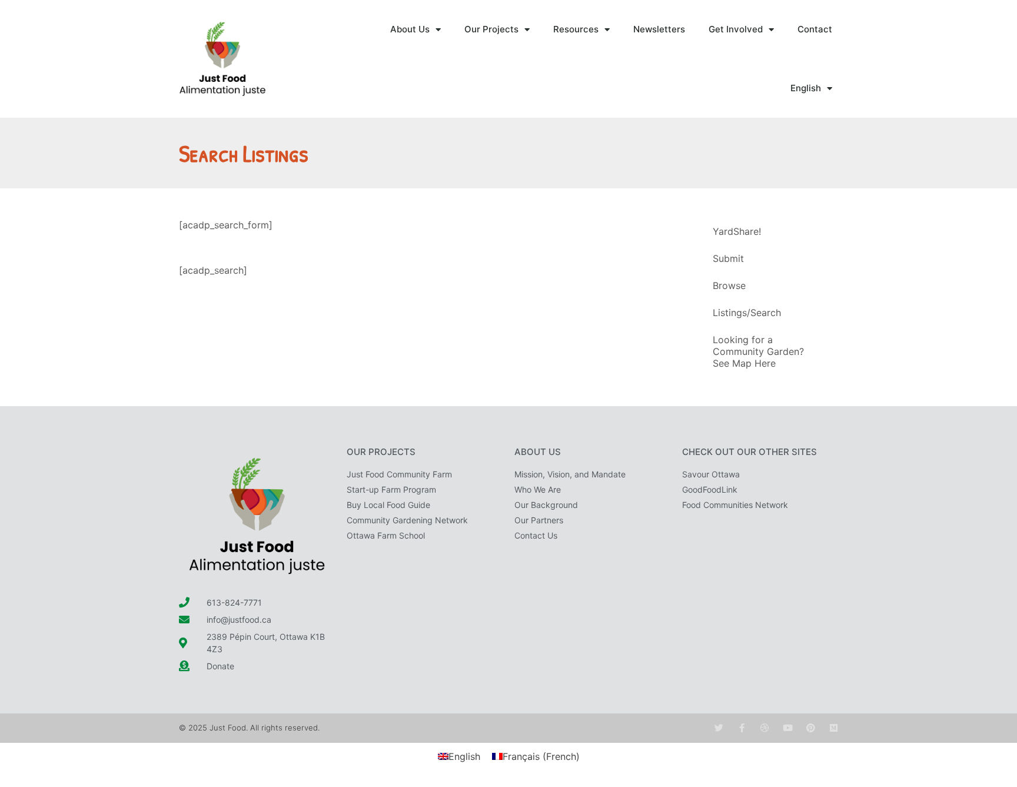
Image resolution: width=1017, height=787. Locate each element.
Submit (728, 258)
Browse (729, 285)
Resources (576, 29)
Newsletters (659, 29)
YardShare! (737, 231)
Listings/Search (747, 312)
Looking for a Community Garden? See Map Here (758, 351)
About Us (410, 29)
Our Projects (491, 29)
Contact (814, 29)
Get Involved (736, 29)
